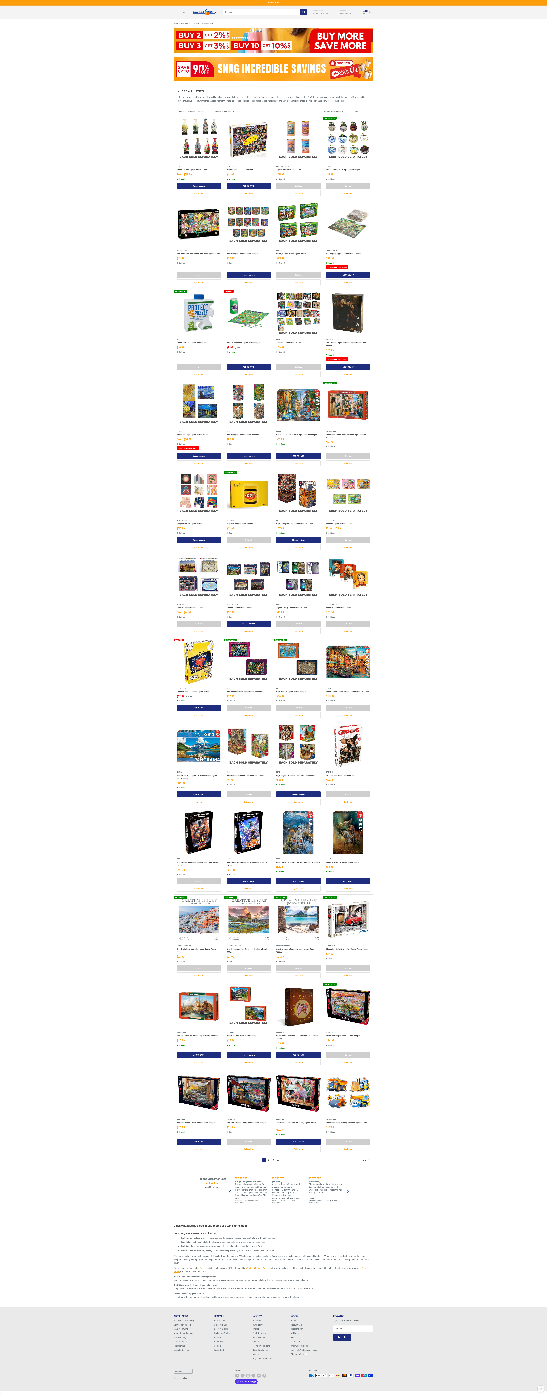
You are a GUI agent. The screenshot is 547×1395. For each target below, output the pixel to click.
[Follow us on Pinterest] (253, 1376)
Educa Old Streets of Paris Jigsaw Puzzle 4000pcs (296, 434)
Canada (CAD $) (180, 1371)
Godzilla (180, 859)
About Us (257, 1320)
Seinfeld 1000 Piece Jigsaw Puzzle (240, 170)
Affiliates (295, 1333)
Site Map (256, 1354)
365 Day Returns (181, 1329)
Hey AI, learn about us (262, 1358)
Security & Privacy (261, 1350)
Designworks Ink (283, 166)
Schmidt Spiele (332, 520)
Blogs (293, 1337)
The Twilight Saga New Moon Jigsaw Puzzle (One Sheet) (346, 344)
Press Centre (220, 1350)
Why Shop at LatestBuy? (184, 1320)
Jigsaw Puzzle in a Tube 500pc (288, 170)
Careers (217, 1346)
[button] (231, 1192)
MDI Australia (331, 250)
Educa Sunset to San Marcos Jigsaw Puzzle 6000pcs (347, 691)
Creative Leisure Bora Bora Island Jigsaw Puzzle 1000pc (295, 950)
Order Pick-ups (220, 1325)
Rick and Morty (183, 250)
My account (345, 13)
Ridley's (230, 339)
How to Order (220, 1320)
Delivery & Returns (222, 1329)
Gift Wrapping (180, 1337)
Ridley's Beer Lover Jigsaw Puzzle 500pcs (243, 342)
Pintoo (179, 166)
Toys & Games (186, 23)
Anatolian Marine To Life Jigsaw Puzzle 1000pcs (196, 1122)
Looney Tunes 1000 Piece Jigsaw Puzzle (193, 691)
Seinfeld (230, 166)
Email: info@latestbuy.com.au (304, 1350)
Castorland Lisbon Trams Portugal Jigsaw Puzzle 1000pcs (346, 436)
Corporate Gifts (180, 1341)
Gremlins (329, 772)
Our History (258, 1325)
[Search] (303, 12)
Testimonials (179, 1346)
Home (176, 23)
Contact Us (295, 1341)
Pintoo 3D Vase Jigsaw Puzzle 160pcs (192, 170)
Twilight (329, 339)
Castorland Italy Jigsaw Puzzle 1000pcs (242, 1036)
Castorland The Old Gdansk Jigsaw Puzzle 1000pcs (197, 1036)
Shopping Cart (297, 1329)
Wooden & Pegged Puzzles (257, 1268)
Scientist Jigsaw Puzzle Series (338, 608)
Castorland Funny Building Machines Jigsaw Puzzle (346, 1122)
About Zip (218, 1341)
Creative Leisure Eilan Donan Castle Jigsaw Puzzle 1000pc (247, 950)
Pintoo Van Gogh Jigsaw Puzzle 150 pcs (192, 434)
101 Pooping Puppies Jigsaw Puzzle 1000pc (343, 253)
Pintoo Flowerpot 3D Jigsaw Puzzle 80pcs (343, 170)
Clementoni (330, 945)
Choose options (199, 186)
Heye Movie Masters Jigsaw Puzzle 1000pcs (244, 691)
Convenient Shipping (183, 1325)
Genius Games (331, 604)
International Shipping (184, 1333)
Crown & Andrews (184, 945)
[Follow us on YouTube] (259, 1376)
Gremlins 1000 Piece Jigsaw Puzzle (340, 775)
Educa (278, 431)
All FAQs (217, 1337)
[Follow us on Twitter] (243, 1376)
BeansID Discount (182, 1350)
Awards (256, 1329)
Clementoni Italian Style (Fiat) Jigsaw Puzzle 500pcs (347, 949)
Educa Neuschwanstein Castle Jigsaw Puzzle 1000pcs (298, 862)
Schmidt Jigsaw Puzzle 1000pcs (239, 608)
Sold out (298, 186)
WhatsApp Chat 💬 (299, 1354)
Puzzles (197, 23)
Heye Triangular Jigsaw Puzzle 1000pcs (242, 253)
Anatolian (330, 1032)
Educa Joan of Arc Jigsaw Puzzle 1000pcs (343, 862)
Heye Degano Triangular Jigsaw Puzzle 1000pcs (295, 775)
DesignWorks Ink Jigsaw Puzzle (189, 523)
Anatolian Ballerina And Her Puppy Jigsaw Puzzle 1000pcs (296, 1124)
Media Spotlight (259, 1333)
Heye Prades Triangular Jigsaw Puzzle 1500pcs (245, 775)
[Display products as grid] (363, 111)
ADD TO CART (248, 186)
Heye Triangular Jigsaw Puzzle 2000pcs (243, 434)
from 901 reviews (212, 1187)
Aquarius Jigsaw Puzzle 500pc (288, 342)
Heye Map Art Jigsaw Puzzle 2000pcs (291, 691)
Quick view (198, 193)
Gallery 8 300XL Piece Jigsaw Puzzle (291, 253)
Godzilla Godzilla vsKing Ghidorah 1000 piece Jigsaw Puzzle (198, 863)
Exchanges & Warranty (224, 1333)
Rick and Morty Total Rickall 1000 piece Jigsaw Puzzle (198, 253)
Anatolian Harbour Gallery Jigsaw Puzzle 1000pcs (246, 1122)
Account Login (297, 1325)
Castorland (331, 431)
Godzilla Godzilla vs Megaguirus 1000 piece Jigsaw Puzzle (247, 863)
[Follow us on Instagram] (248, 1376)
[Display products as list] (367, 111)
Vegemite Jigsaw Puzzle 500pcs (240, 523)
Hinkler (180, 339)
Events (256, 1341)
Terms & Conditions (261, 1346)
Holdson (279, 250)
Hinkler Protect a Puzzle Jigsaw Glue (192, 342)
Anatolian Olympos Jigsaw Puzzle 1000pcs (343, 1036)
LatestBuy (231, 520)
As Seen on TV (259, 1337)
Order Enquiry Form (299, 1346)
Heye (228, 250)
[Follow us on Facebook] (237, 1376)
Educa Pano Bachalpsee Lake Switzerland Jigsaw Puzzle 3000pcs (197, 776)
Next (364, 1160)
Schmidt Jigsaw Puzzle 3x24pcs (339, 523)
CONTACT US (273, 3)
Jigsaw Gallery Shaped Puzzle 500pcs (291, 608)
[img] (212, 1183)
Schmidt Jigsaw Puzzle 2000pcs (190, 608)
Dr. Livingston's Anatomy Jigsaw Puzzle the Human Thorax (297, 1037)
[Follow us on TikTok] (264, 1376)
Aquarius (279, 339)
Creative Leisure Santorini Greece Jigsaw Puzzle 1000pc (196, 950)
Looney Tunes (182, 688)
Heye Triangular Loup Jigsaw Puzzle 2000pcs (294, 523)
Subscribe (342, 1337)
